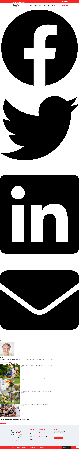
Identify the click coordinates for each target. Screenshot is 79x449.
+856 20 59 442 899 (13, 2)
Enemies (45, 5)
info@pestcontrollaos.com (21, 2)
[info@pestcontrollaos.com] (21, 1)
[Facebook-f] (63, 1)
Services (40, 5)
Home (31, 5)
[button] (39, 48)
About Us (35, 5)
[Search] (10, 362)
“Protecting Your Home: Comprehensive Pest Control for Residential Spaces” (35, 404)
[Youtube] (66, 1)
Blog (49, 5)
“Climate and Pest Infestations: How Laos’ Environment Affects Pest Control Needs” (36, 365)
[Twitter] (64, 1)
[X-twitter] (14, 441)
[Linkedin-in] (67, 1)
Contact (53, 5)
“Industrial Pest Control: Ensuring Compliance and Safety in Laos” (33, 378)
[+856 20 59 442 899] (13, 1)
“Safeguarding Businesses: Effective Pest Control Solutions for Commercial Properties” (37, 391)
